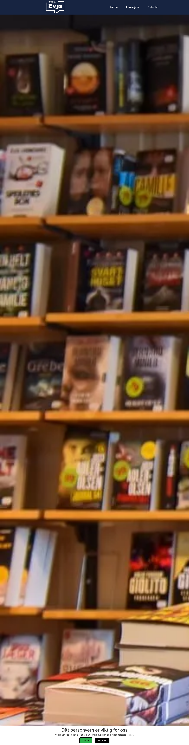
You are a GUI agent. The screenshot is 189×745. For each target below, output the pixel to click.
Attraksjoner (133, 7)
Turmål (114, 7)
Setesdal (153, 7)
